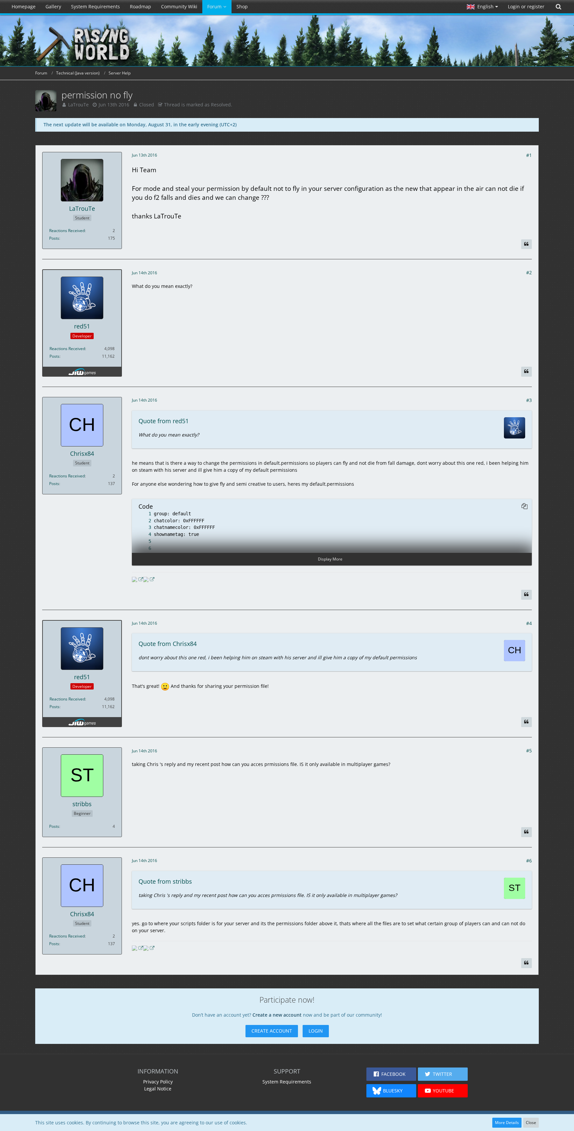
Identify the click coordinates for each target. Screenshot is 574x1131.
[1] (143, 513)
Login (316, 1031)
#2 (529, 272)
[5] (143, 541)
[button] (482, 6)
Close (531, 1122)
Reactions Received (67, 230)
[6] (143, 548)
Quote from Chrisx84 (168, 644)
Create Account (271, 1031)
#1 (529, 155)
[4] (143, 534)
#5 (529, 750)
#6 (529, 860)
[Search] (558, 6)
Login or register (526, 6)
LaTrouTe (78, 104)
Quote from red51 (164, 421)
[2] (143, 520)
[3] (143, 527)
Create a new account (277, 1015)
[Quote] (526, 244)
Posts (54, 238)
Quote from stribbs (165, 881)
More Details (507, 1122)
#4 (529, 623)
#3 (529, 400)
